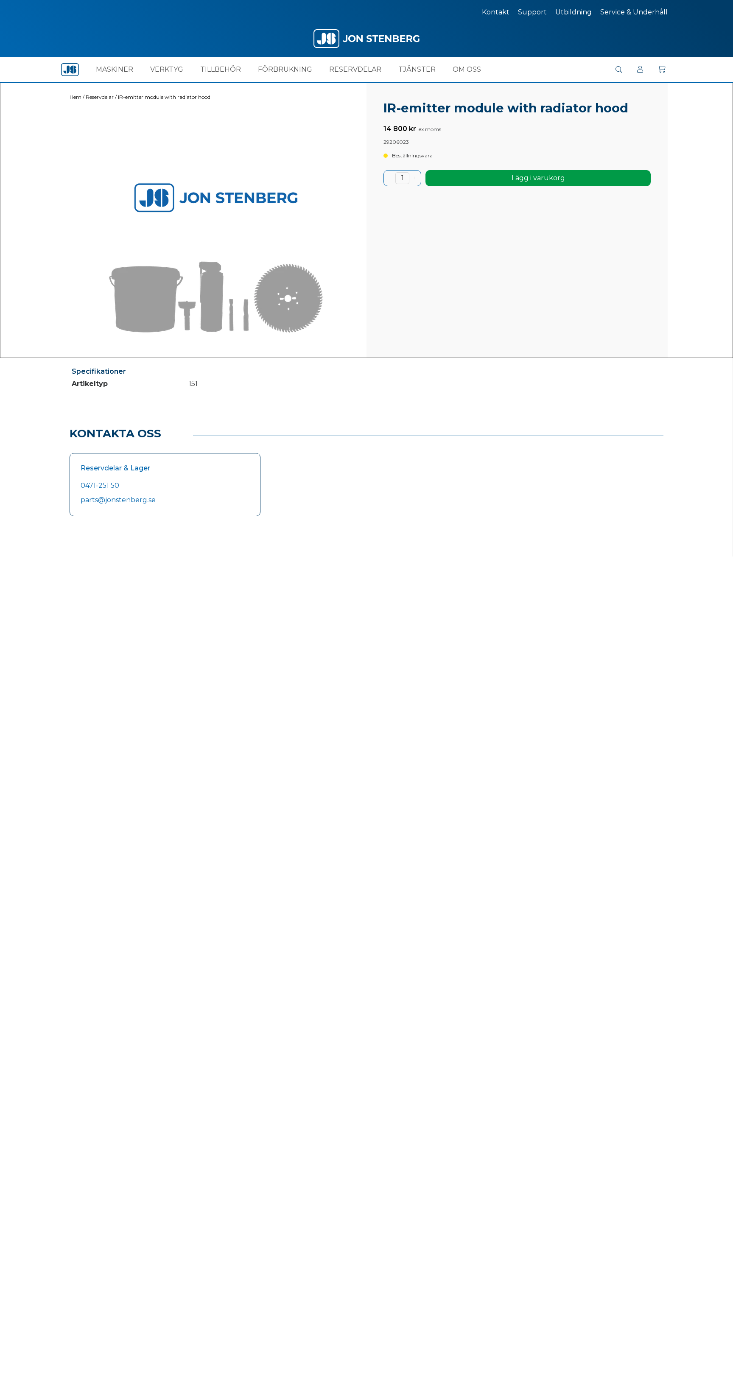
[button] (618, 69)
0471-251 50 (100, 485)
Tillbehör (220, 69)
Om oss (467, 69)
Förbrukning (285, 69)
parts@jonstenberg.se (118, 500)
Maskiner (114, 69)
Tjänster (417, 69)
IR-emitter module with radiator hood (164, 97)
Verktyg (166, 69)
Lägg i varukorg (538, 178)
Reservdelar (355, 69)
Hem (75, 97)
